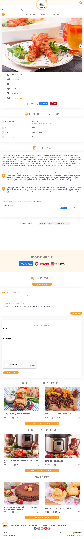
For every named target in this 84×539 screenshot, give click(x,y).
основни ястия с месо (62, 223)
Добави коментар (42, 284)
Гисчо (7, 303)
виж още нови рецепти (42, 518)
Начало (4, 10)
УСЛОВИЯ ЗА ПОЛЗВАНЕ (47, 525)
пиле (50, 223)
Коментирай (76, 313)
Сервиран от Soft (74, 535)
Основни (11, 10)
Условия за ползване (9, 535)
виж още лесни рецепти (42, 423)
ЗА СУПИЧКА (33, 525)
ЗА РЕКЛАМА (61, 525)
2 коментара (17, 98)
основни (16, 79)
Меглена (5, 292)
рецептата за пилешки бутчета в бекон (37, 172)
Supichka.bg (12, 533)
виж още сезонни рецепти (42, 470)
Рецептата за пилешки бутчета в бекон (16, 201)
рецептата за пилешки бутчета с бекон (54, 157)
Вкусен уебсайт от (66, 533)
